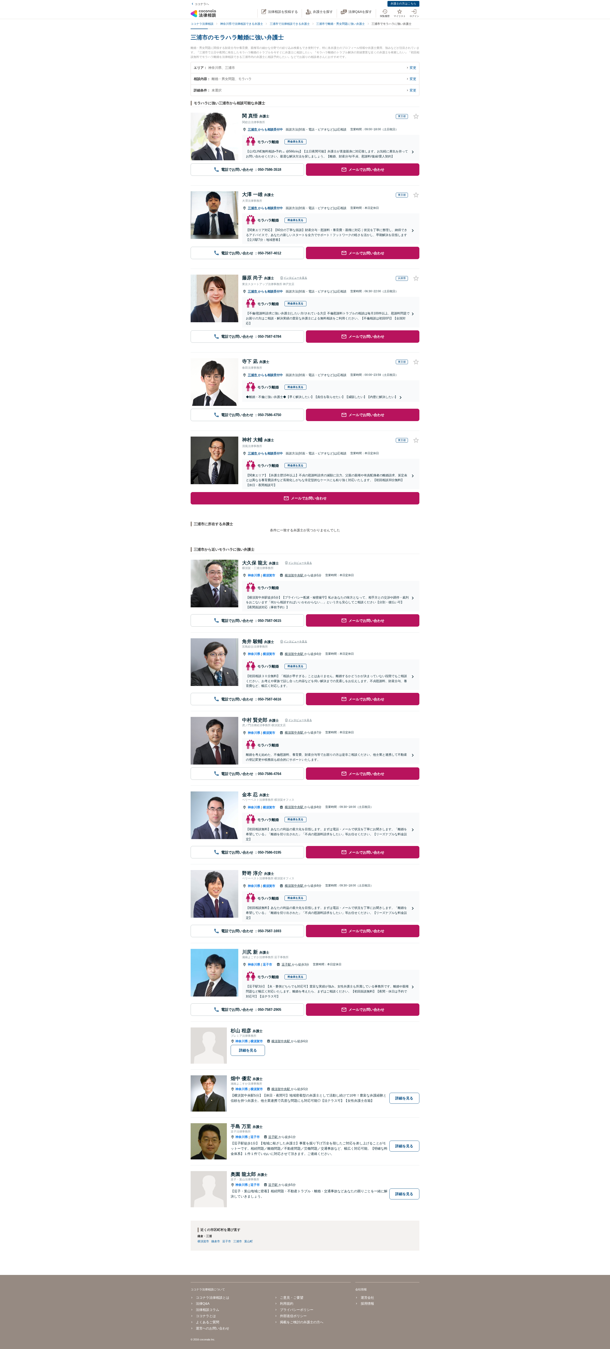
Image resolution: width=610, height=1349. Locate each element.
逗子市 (267, 964)
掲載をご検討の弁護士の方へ (301, 1322)
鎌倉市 (215, 1241)
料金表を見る (295, 141)
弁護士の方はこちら (403, 3)
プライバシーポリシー (296, 1310)
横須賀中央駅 (294, 575)
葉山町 (248, 1241)
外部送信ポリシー (293, 1316)
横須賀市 (269, 575)
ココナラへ (202, 4)
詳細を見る (248, 1050)
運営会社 (367, 1297)
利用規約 (286, 1303)
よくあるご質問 (207, 1322)
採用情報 (367, 1303)
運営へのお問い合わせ (212, 1328)
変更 (413, 68)
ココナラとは (206, 1316)
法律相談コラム (207, 1310)
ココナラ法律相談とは (212, 1297)
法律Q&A (202, 1303)
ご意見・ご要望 (291, 1297)
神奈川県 (254, 575)
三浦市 (253, 129)
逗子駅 (287, 964)
